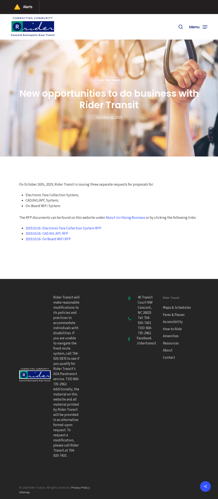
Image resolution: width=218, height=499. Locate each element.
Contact (169, 357)
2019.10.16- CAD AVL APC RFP (47, 233)
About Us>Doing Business (125, 217)
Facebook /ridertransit (146, 341)
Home (3, 161)
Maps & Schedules (177, 307)
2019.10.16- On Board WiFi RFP (48, 239)
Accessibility (173, 321)
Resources (171, 343)
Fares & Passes (174, 314)
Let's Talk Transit (109, 80)
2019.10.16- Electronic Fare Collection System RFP (63, 228)
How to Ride (172, 329)
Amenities (171, 336)
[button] (198, 26)
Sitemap (24, 492)
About (167, 350)
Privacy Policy (80, 488)
